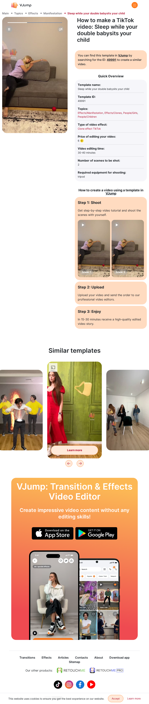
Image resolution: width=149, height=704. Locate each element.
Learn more (20, 442)
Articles (63, 657)
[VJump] (21, 5)
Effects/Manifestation (90, 112)
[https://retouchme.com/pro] (107, 670)
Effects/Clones (113, 112)
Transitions (27, 657)
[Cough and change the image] (54, 595)
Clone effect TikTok (89, 128)
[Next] (80, 463)
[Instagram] (69, 684)
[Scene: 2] (128, 248)
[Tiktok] (58, 684)
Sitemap (74, 662)
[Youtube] (91, 684)
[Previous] (68, 463)
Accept (116, 698)
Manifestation (52, 13)
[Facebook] (80, 684)
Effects (33, 13)
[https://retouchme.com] (71, 670)
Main (5, 13)
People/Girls (130, 112)
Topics (18, 13)
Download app (119, 657)
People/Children (87, 116)
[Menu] (135, 5)
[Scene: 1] (94, 248)
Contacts (81, 657)
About (98, 657)
